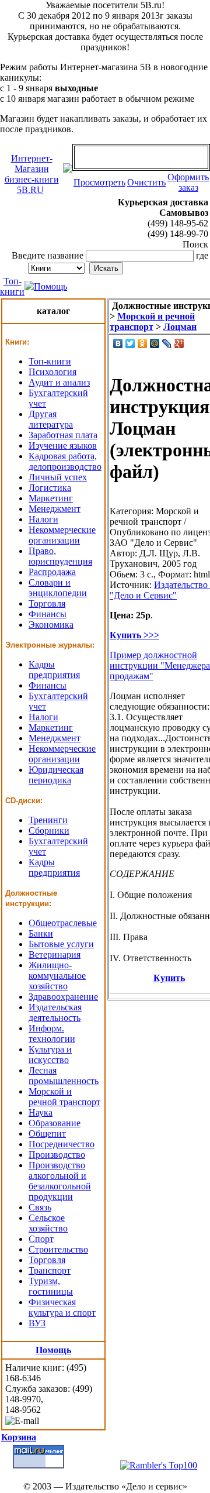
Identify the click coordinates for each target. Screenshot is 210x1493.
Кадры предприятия (54, 669)
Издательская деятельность (55, 1012)
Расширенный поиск (166, 268)
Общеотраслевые (63, 923)
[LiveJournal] (167, 343)
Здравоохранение (63, 997)
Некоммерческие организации (62, 535)
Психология (52, 372)
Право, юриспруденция (60, 556)
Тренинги (48, 820)
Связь (40, 1207)
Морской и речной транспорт (64, 1096)
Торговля (47, 603)
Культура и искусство (50, 1054)
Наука (40, 1112)
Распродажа (52, 572)
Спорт (41, 1239)
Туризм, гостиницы (51, 1286)
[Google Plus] (179, 343)
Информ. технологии (52, 1033)
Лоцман (180, 327)
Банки (41, 933)
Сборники (49, 830)
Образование (54, 1123)
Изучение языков (63, 445)
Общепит (47, 1133)
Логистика (50, 488)
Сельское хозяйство (48, 1223)
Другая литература (51, 419)
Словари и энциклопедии (58, 587)
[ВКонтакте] (118, 343)
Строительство (58, 1249)
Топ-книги (12, 286)
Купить (169, 978)
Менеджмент (54, 509)
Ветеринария (54, 954)
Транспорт (50, 1270)
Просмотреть (99, 182)
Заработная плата (63, 435)
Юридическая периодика (56, 775)
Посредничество (61, 1144)
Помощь (50, 286)
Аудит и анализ (59, 382)
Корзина (18, 1437)
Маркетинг (51, 498)
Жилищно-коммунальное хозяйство (57, 975)
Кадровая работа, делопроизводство (65, 461)
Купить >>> (134, 635)
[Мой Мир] (155, 343)
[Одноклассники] (142, 343)
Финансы (47, 614)
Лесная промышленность (64, 1075)
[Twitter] (130, 343)
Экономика (51, 624)
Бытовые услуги (61, 944)
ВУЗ (37, 1323)
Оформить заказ (188, 182)
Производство (57, 1155)
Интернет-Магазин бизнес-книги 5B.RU (32, 174)
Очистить (146, 182)
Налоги (43, 519)
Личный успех (58, 477)
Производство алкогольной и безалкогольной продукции (60, 1181)
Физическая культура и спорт (62, 1307)
